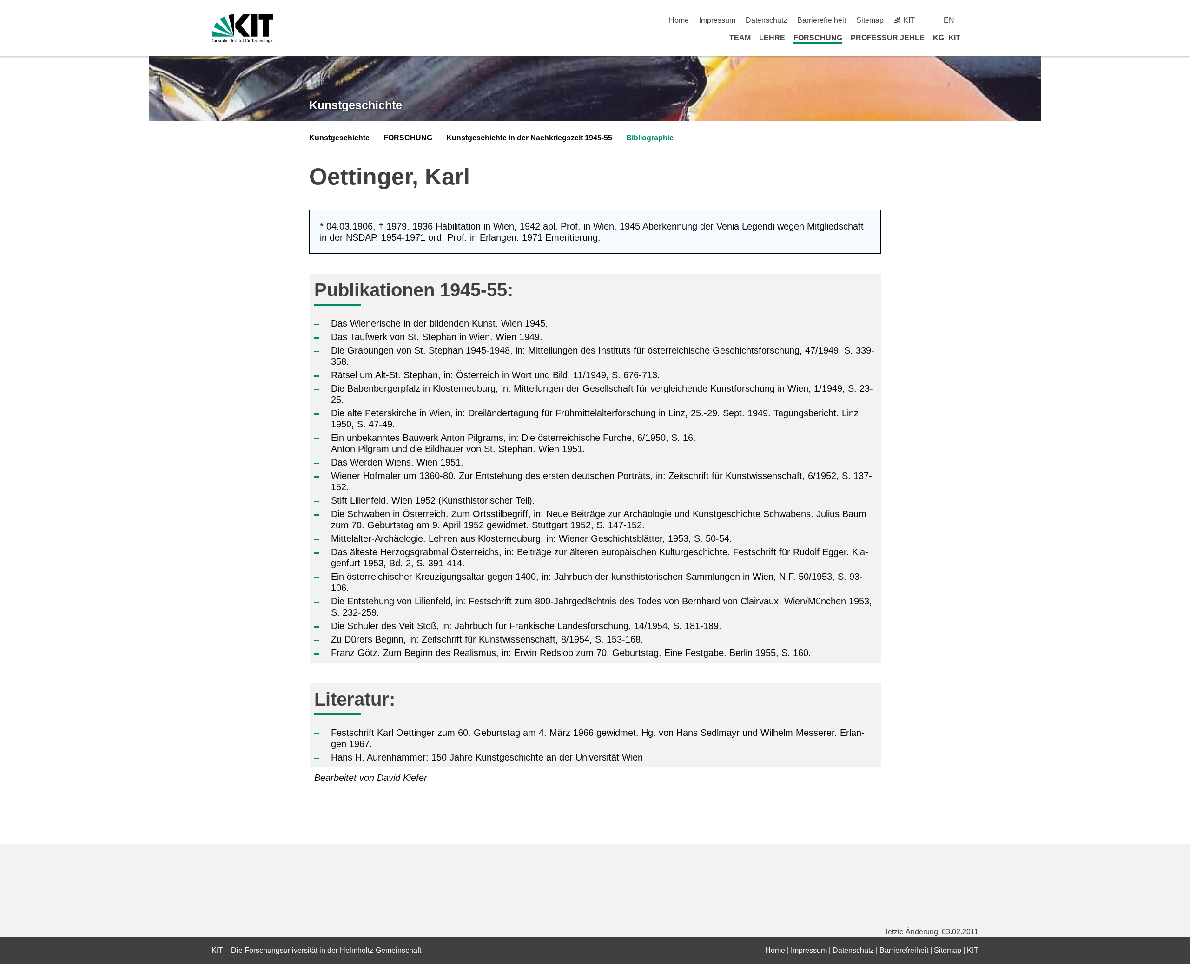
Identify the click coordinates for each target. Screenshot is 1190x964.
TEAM (740, 38)
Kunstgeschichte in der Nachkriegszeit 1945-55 (529, 138)
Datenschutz (766, 20)
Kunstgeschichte (355, 104)
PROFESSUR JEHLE (888, 38)
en (949, 20)
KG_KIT (946, 38)
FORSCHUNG (817, 38)
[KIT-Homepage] (242, 28)
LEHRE (772, 38)
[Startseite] (975, 37)
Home (679, 20)
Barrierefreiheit (821, 20)
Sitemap (870, 20)
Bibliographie (650, 138)
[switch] (975, 20)
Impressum (717, 20)
